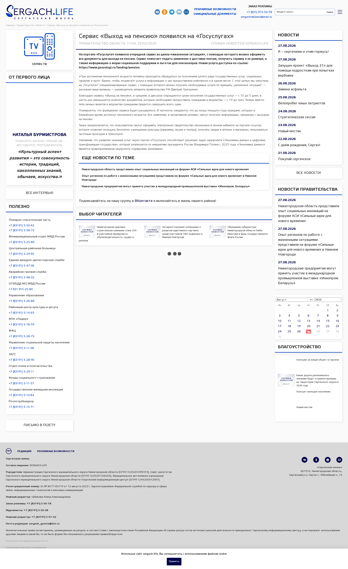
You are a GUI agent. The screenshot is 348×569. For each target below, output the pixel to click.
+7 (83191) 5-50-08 (36, 510)
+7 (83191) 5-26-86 (21, 301)
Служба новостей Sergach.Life (239, 43)
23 (337, 326)
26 (299, 331)
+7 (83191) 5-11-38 (21, 348)
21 (318, 326)
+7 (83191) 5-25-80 (21, 242)
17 (279, 326)
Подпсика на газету (186, 12)
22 (328, 326)
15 (328, 321)
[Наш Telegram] (328, 460)
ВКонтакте (144, 201)
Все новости (308, 173)
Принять (174, 561)
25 (289, 331)
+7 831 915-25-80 (21, 289)
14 (318, 321)
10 (279, 321)
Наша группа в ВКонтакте (157, 12)
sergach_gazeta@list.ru (179, 12)
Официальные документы (215, 14)
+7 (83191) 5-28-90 (21, 360)
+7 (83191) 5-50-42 (21, 225)
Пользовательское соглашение (26, 548)
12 (299, 321)
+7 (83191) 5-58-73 (21, 230)
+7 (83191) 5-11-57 (21, 383)
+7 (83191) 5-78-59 (21, 324)
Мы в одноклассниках (164, 12)
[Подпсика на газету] (339, 460)
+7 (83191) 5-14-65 (21, 313)
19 (299, 326)
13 (308, 321)
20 (308, 326)
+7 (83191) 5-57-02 (44, 517)
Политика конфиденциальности (27, 541)
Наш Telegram (172, 12)
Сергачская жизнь (39, 12)
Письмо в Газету (39, 425)
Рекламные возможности (215, 9)
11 (289, 321)
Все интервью (39, 193)
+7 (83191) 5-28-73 (21, 336)
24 (279, 331)
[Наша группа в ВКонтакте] (304, 460)
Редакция (24, 451)
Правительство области (102, 43)
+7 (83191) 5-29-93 (21, 254)
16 (337, 321)
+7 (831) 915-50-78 (259, 12)
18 (289, 326)
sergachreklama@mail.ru (256, 17)
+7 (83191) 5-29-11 (21, 372)
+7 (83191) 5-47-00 (21, 266)
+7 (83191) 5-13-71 (21, 407)
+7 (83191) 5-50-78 (39, 504)
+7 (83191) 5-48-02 (21, 277)
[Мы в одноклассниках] (316, 460)
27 (308, 331)
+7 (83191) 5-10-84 (21, 395)
